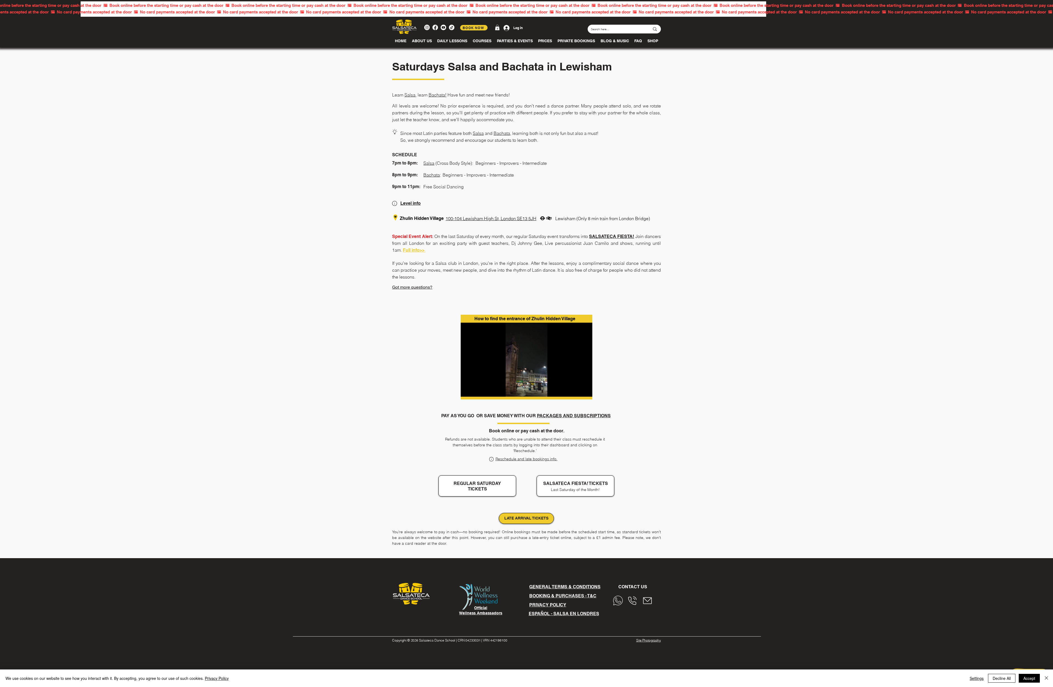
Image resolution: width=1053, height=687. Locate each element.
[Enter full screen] (584, 389)
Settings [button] (977, 678)
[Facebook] (435, 27)
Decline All (1002, 678)
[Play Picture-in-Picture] (575, 389)
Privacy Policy (217, 678)
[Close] (1046, 678)
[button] (497, 27)
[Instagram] (427, 27)
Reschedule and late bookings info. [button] (526, 458)
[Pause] (467, 389)
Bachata (502, 133)
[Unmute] (477, 389)
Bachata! (437, 95)
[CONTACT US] (619, 601)
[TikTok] (451, 27)
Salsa (409, 95)
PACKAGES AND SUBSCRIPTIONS (574, 415)
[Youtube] (443, 27)
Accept (1029, 678)
